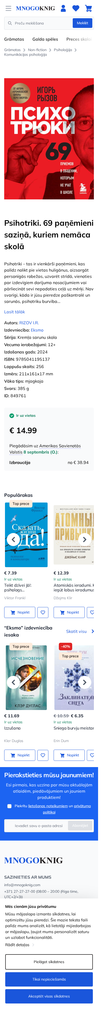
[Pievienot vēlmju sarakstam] (41, 606)
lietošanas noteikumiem (48, 800)
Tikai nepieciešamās (49, 979)
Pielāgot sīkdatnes (49, 961)
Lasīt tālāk (14, 306)
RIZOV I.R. (29, 317)
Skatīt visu (76, 625)
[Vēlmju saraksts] (76, 8)
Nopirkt (22, 606)
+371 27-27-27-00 (19, 885)
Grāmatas (14, 39)
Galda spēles (45, 39)
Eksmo (37, 324)
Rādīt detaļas (17, 944)
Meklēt (82, 23)
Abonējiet (80, 819)
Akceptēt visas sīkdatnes (49, 996)
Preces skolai (79, 39)
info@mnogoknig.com (22, 879)
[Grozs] (88, 8)
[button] (13, 533)
